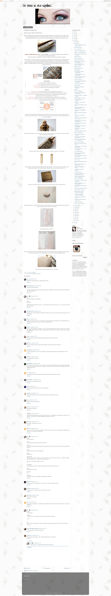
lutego (76, 218)
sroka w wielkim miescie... (78, 151)
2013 (74, 36)
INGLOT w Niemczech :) (78, 91)
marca (76, 217)
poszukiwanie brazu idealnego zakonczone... (79, 87)
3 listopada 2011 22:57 (35, 413)
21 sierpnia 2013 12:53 (35, 535)
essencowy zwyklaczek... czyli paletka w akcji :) (80, 96)
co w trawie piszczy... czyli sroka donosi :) (79, 197)
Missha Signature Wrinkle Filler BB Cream (80, 186)
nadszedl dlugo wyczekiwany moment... (79, 170)
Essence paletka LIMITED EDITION (80, 188)
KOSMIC (28, 343)
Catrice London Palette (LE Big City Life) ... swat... (80, 118)
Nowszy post (27, 568)
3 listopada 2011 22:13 (34, 406)
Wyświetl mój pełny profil (76, 237)
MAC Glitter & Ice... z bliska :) (79, 189)
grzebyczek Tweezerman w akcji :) (80, 50)
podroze (30, 27)
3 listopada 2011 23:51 (34, 481)
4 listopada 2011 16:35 (32, 502)
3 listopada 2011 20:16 (34, 327)
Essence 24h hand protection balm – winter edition (80, 81)
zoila (27, 279)
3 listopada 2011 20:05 (32, 279)
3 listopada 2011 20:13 (33, 319)
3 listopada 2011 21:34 (35, 393)
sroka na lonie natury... (78, 171)
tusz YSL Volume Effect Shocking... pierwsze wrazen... (80, 45)
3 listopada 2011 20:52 (36, 363)
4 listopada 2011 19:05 (34, 510)
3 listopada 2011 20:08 (37, 285)
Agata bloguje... (30, 379)
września (76, 207)
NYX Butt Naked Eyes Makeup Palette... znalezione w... (79, 177)
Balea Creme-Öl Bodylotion (79, 59)
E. (27, 372)
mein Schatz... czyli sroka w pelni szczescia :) (80, 103)
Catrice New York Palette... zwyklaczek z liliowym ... (79, 194)
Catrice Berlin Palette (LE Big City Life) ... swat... (80, 200)
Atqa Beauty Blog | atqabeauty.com (33, 528)
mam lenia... (76, 89)
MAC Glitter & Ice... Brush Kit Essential (79, 129)
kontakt (25, 27)
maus (28, 296)
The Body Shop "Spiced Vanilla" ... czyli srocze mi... (80, 137)
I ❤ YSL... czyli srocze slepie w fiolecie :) (79, 116)
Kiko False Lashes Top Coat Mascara (80, 158)
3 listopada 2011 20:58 (31, 372)
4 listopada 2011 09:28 (35, 495)
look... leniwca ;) (77, 159)
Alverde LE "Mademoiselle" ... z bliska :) (79, 167)
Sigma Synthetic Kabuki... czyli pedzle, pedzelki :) (79, 108)
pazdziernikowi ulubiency (78, 201)
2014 (74, 35)
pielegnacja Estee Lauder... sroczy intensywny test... (80, 165)
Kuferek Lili (29, 495)
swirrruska (29, 488)
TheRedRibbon (29, 363)
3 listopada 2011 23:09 (34, 428)
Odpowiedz (28, 282)
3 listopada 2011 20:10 (34, 296)
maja (75, 213)
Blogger (63, 593)
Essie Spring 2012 (77, 85)
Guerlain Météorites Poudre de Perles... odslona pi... (79, 64)
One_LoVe (29, 406)
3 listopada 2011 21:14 (37, 379)
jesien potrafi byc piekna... (78, 58)
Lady (28, 400)
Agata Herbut (29, 349)
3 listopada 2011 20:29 (33, 336)
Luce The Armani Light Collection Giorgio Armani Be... (80, 77)
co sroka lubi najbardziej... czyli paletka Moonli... (79, 75)
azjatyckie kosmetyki (30, 273)
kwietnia (76, 215)
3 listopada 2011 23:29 (34, 436)
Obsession (28, 356)
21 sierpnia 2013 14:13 (37, 543)
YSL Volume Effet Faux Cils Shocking (79, 100)
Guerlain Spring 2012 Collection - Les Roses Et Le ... (80, 93)
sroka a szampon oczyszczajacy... (79, 203)
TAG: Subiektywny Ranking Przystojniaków (79, 72)
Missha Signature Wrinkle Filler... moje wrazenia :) (80, 153)
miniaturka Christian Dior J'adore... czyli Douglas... (80, 126)
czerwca (76, 212)
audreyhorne (29, 535)
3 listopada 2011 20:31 (36, 349)
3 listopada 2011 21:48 (33, 400)
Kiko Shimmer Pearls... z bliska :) (80, 97)
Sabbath (28, 481)
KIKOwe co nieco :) (77, 66)
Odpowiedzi (30, 540)
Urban (28, 319)
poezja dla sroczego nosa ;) (78, 68)
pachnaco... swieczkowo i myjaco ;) (80, 52)
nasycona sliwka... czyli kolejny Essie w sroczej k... (80, 181)
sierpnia (76, 208)
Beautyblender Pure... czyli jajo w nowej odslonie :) (80, 62)
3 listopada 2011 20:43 (34, 356)
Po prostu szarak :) (77, 69)
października (77, 205)
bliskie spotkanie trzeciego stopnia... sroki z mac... (80, 123)
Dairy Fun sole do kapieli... (78, 178)
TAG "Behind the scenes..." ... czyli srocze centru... (80, 149)
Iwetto (28, 336)
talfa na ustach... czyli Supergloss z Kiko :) (80, 110)
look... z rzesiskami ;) (78, 49)
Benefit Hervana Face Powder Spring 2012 (80, 144)
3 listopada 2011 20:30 (34, 343)
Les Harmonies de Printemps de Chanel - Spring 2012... (79, 174)
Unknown (28, 428)
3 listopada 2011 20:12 (37, 311)
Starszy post (67, 568)
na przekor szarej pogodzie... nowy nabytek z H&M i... (80, 183)
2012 (74, 38)
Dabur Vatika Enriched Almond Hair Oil (80, 113)
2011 (74, 40)
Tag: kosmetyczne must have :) (79, 83)
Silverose (28, 327)
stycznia (76, 220)
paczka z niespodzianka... (78, 132)
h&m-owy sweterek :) (78, 79)
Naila (28, 386)
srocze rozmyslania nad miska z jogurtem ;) (79, 135)
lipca (75, 210)
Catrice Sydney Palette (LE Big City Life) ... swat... (80, 156)
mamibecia (29, 393)
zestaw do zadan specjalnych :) (79, 141)
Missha (39, 273)
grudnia (76, 41)
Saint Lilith (29, 421)
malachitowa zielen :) (77, 56)
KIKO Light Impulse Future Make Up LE (80, 162)
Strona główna (47, 568)
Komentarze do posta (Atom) (33, 570)
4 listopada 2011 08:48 (35, 488)
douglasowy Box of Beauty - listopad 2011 (80, 105)
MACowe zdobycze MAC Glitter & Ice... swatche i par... (80, 140)
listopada (76, 43)
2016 (74, 31)
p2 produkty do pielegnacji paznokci (80, 130)
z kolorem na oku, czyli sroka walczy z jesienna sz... (80, 54)
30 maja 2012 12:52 (43, 528)
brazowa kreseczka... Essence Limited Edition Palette (80, 147)
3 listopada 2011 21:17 (33, 386)
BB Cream (36, 273)
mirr (27, 502)
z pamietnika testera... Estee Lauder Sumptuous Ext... (80, 121)
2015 (74, 33)
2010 (74, 222)
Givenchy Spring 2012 (78, 47)
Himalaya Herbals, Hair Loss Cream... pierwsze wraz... (79, 192)
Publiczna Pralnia (30, 285)
